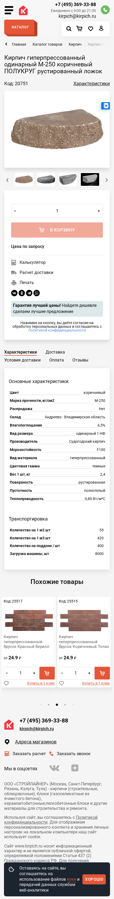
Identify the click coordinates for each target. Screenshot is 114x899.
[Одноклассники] (22, 293)
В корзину (47, 673)
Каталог (20, 27)
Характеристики (91, 83)
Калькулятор (33, 262)
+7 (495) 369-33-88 (75, 4)
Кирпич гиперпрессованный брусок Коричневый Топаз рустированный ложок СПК (29, 641)
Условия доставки (22, 360)
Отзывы (80, 360)
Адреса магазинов (35, 742)
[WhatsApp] (36, 293)
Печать (27, 282)
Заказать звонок (74, 753)
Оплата (56, 360)
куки (71, 879)
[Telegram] (29, 293)
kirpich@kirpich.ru (77, 16)
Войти (101, 29)
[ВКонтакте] (14, 293)
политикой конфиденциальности (57, 330)
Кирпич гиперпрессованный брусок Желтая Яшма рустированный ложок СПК (80, 641)
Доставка (55, 352)
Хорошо (94, 879)
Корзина (81, 29)
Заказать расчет (29, 753)
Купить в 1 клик (41, 683)
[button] (107, 180)
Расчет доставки (36, 272)
